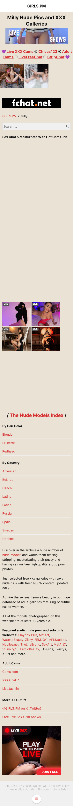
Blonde (7, 434)
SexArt (47, 644)
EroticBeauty (29, 649)
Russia (7, 513)
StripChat (55, 57)
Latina (6, 496)
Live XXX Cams (20, 51)
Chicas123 (47, 51)
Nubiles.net (10, 644)
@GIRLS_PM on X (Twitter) (21, 708)
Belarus (7, 480)
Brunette (8, 443)
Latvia (6, 505)
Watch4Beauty (12, 640)
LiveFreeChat (30, 57)
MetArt (44, 635)
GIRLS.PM (36, 6)
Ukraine (8, 539)
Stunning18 (10, 649)
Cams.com (10, 672)
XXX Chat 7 (10, 680)
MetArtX (60, 644)
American (9, 471)
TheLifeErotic (30, 644)
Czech (7, 488)
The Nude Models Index (36, 415)
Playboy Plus (27, 635)
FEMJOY (40, 640)
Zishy (29, 640)
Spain (6, 522)
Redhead (8, 451)
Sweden (8, 530)
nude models (11, 555)
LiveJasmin (10, 689)
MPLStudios (57, 640)
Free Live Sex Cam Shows (21, 717)
